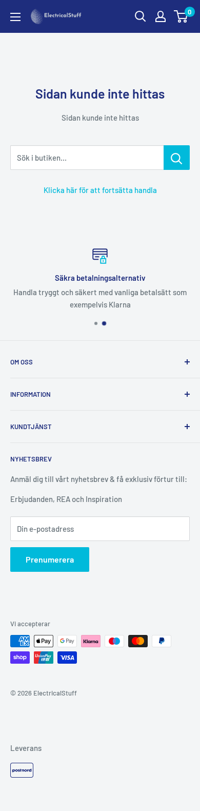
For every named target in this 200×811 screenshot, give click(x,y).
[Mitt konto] (160, 16)
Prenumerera (50, 559)
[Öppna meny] (15, 17)
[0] (181, 16)
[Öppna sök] (140, 16)
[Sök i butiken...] (177, 157)
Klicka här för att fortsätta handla (100, 190)
